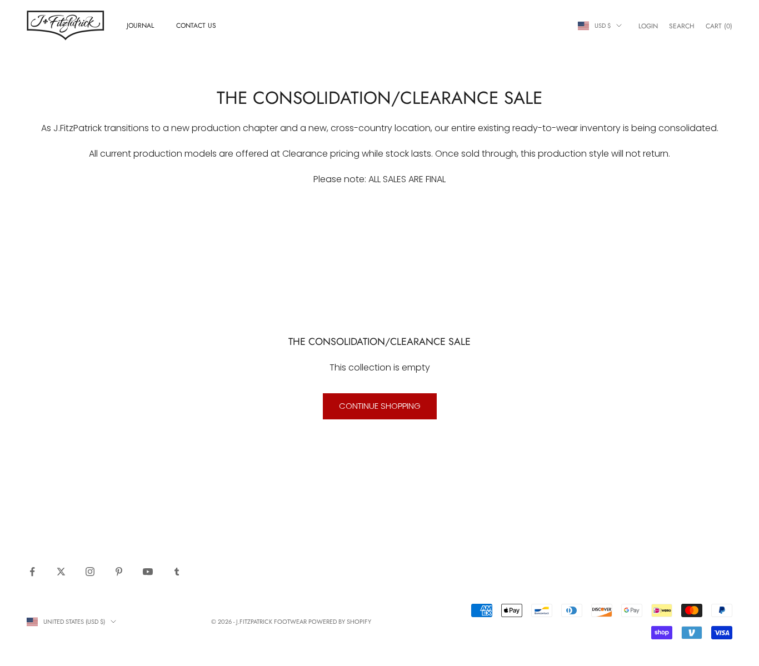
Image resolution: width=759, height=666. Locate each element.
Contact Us (196, 26)
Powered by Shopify (339, 621)
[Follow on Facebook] (32, 571)
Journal (140, 26)
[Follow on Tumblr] (176, 571)
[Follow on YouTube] (147, 571)
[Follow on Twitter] (61, 571)
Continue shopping (380, 406)
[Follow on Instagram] (90, 571)
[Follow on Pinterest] (118, 571)
